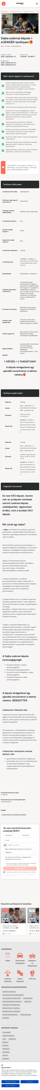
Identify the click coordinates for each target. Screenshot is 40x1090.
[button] (14, 815)
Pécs (2, 46)
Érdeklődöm (20, 868)
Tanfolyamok (4, 11)
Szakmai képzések (16, 11)
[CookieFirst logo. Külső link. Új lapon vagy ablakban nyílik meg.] (2, 1065)
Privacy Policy (31, 874)
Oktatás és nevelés (29, 11)
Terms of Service (9, 876)
